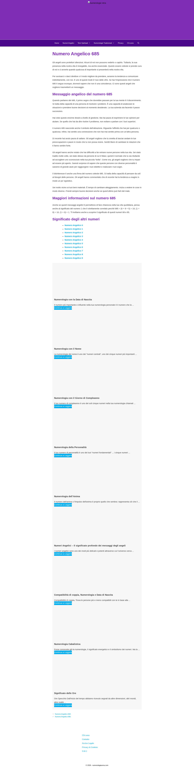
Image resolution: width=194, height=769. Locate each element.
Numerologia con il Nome (67, 349)
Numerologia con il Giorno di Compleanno (76, 398)
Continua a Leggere (63, 308)
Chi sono (130, 43)
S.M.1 (84, 751)
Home (57, 43)
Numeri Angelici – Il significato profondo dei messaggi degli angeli (90, 545)
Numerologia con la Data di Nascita (73, 299)
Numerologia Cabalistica (67, 644)
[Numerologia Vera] (97, 3)
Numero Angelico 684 (63, 714)
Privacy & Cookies (90, 747)
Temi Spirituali (83, 43)
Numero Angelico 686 (63, 717)
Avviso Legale (88, 743)
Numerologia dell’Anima (67, 496)
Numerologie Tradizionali (103, 43)
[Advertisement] (97, 22)
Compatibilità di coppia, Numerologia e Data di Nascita (83, 595)
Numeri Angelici (68, 43)
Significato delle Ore (65, 693)
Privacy (120, 43)
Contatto (85, 739)
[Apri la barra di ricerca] (138, 43)
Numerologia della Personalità (70, 447)
